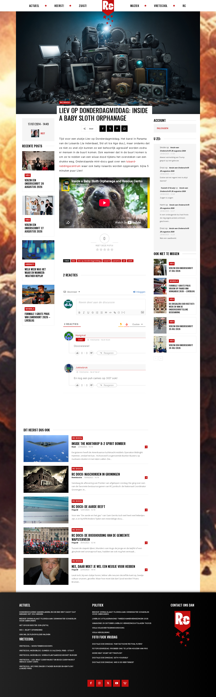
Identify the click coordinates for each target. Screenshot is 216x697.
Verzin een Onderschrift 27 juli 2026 (181, 269)
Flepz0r (75, 510)
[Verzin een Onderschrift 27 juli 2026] (160, 267)
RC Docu (65, 102)
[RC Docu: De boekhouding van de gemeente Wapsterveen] (46, 540)
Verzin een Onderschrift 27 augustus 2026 (34, 228)
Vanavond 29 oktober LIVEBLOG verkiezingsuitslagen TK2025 (121, 623)
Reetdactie (77, 477)
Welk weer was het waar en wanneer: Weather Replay (35, 272)
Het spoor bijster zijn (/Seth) (33, 625)
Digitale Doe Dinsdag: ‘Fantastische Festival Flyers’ (117, 644)
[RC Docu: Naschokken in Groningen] (46, 479)
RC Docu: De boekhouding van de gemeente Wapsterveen (101, 537)
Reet (43, 133)
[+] (123, 312)
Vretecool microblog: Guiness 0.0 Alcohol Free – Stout (46, 651)
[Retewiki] (125, 683)
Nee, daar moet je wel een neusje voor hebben (103, 566)
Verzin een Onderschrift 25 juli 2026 (181, 327)
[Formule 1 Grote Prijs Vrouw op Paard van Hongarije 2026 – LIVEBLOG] (160, 286)
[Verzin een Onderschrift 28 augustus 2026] (38, 161)
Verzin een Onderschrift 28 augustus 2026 (34, 183)
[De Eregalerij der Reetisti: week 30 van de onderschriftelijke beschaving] (160, 305)
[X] (110, 128)
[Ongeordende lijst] (101, 312)
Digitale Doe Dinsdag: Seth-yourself (110, 658)
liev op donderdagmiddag (89, 260)
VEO (27, 175)
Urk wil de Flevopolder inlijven (34, 635)
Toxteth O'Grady (168, 188)
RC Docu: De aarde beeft (88, 506)
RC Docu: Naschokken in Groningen (96, 474)
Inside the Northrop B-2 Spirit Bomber (99, 443)
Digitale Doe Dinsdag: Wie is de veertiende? (113, 662)
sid (124, 260)
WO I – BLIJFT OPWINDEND (31, 630)
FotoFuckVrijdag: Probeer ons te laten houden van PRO (120, 649)
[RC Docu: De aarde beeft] (46, 510)
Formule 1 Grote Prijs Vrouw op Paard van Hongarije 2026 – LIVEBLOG (182, 288)
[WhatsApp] (124, 128)
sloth (130, 260)
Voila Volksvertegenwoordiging (108, 628)
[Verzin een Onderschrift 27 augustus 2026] (38, 205)
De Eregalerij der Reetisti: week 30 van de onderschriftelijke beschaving (182, 308)
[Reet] (36, 133)
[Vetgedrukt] (79, 312)
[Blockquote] (106, 312)
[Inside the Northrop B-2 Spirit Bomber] (46, 448)
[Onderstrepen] (88, 312)
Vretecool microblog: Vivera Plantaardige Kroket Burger (48, 655)
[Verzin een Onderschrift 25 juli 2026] (160, 325)
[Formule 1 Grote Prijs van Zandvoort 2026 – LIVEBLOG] (38, 294)
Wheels (29, 309)
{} (119, 312)
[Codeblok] (110, 312)
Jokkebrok (82, 367)
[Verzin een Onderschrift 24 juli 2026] (160, 344)
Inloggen (140, 291)
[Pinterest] (117, 128)
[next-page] (161, 358)
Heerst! (29, 264)
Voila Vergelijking (101, 632)
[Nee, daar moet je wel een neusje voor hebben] (46, 571)
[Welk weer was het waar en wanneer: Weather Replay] (38, 250)
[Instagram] (99, 683)
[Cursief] (84, 312)
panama (116, 260)
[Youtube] (116, 683)
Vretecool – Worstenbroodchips (35, 646)
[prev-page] (156, 358)
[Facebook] (102, 128)
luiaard (107, 260)
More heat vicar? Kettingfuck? (107, 653)
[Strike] (92, 312)
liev (73, 260)
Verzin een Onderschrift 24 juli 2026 (181, 346)
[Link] (115, 312)
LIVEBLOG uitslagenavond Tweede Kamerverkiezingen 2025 (120, 619)
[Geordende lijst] (97, 312)
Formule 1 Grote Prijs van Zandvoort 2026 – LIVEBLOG (37, 317)
